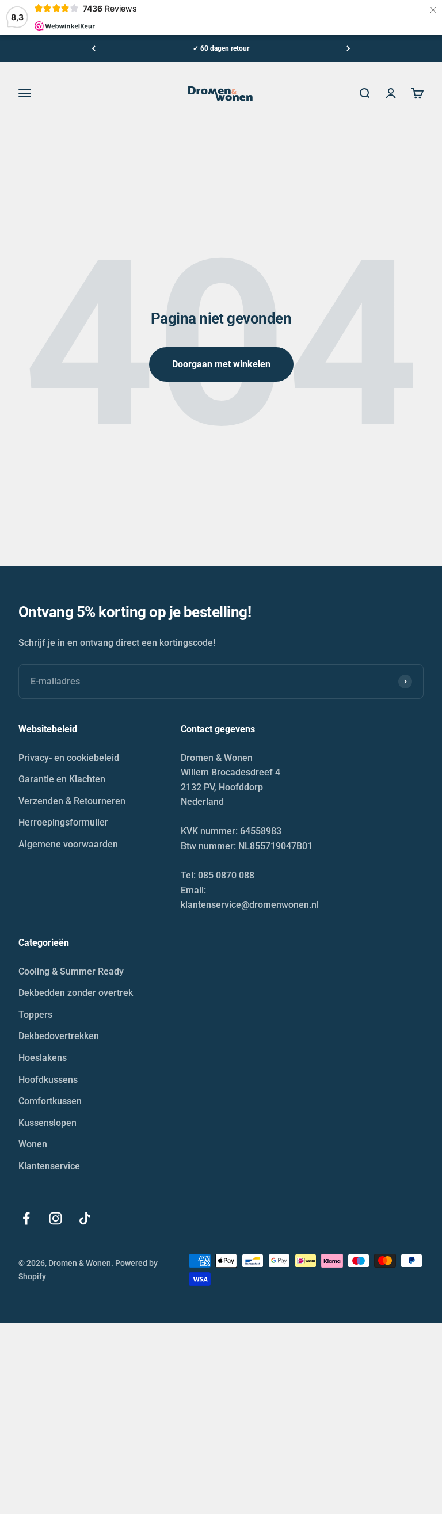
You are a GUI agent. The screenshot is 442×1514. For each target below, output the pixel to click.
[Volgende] (348, 48)
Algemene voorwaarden (68, 844)
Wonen (32, 1144)
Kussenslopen (47, 1122)
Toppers (35, 1014)
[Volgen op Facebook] (26, 1218)
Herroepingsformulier (63, 822)
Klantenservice (49, 1166)
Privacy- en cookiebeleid (68, 757)
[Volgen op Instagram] (55, 1218)
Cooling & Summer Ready (71, 971)
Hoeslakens (42, 1057)
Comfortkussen (50, 1100)
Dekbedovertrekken (58, 1035)
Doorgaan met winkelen (221, 364)
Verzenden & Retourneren (71, 801)
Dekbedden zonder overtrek (75, 992)
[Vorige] (94, 48)
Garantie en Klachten (61, 779)
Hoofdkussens (48, 1079)
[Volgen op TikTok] (85, 1218)
